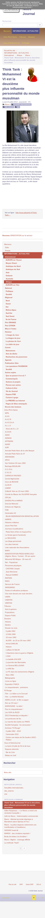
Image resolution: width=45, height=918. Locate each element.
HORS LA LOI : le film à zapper (17, 700)
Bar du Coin (10, 752)
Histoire (8, 622)
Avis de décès (11, 354)
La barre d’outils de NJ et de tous (17, 746)
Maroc (27, 55)
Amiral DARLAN (12, 644)
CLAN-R (8, 485)
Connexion (5, 898)
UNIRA (7, 597)
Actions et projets (13, 382)
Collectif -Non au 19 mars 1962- (17, 491)
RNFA (7, 581)
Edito (7, 247)
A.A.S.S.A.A (9, 422)
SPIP (21, 884)
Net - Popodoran (11, 562)
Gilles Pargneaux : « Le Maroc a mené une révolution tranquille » (20, 812)
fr (33, 898)
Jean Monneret (11, 572)
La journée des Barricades (16, 662)
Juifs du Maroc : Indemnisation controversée (21, 816)
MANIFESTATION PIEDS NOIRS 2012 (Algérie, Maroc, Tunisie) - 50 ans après (20, 555)
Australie (9, 279)
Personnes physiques (13, 565)
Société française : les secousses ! (18, 725)
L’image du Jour (12, 335)
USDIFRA (8, 600)
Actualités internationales (22, 104)
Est (7, 307)
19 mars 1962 (11, 637)
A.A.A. (7, 416)
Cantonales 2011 (12, 734)
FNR (7, 510)
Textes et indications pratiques (16, 590)
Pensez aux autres (13, 385)
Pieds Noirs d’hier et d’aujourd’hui (18, 532)
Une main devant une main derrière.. (19, 594)
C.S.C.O (8, 472)
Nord (8, 301)
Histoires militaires (12, 522)
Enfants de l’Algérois (13, 507)
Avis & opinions (11, 609)
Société (9, 294)
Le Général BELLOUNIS (15, 665)
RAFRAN (8, 578)
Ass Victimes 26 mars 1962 (15, 463)
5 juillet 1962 (10, 631)
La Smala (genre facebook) (15, 535)
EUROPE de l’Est (12, 285)
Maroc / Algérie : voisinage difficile (17, 840)
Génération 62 (10, 513)
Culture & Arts (11, 388)
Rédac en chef (10, 755)
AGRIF (7, 444)
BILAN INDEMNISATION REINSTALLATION (22, 516)
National (8, 288)
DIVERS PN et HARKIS (13, 501)
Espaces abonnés (12, 749)
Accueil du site (9, 50)
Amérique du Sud (13, 269)
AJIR (7, 447)
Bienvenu (7, 31)
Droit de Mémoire (11, 504)
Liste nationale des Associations (17, 547)
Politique (9, 291)
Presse (7, 251)
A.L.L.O (8, 426)
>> (40, 25)
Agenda (8, 360)
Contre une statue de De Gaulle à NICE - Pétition (21, 738)
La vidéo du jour (12, 344)
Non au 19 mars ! (11, 703)
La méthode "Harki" (11, 843)
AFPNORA (9, 441)
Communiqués (12, 379)
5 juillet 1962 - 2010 (13, 731)
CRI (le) (8, 497)
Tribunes (22, 37)
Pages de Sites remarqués (16, 404)
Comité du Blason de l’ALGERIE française (21, 494)
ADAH (7, 435)
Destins (8, 625)
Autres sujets (10, 372)
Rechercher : (7, 21)
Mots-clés (7, 772)
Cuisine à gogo (12, 397)
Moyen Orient (11, 263)
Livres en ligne (10, 681)
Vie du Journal (12, 391)
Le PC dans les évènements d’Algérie (20, 672)
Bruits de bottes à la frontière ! (15, 836)
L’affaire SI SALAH (13, 650)
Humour (8, 332)
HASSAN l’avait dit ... (12, 830)
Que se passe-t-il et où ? (16, 376)
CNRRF (8, 488)
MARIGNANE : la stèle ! (14, 706)
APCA (7, 460)
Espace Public (10, 615)
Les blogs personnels (13, 541)
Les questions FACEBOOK (16, 366)
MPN (7, 413)
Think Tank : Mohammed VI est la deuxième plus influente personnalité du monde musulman (22, 805)
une (18, 107)
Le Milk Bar (10, 669)
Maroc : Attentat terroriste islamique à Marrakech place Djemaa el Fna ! (18, 820)
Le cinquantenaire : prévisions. (16, 687)
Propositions (9, 612)
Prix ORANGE (10, 322)
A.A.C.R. (8, 419)
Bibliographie (10, 678)
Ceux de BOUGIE (11, 482)
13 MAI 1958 (10, 634)
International (9, 55)
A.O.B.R (8, 432)
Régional (8, 297)
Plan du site (12, 884)
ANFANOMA (9, 457)
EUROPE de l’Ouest (14, 260)
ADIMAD (8, 438)
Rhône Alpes (11, 310)
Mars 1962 (10, 675)
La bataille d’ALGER (13, 659)
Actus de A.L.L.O (12, 429)
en (42, 898)
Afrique (19, 55)
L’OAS (8, 656)
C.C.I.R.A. (9, 469)
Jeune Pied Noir (11, 526)
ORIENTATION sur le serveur (17, 235)
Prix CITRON (10, 326)
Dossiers (31, 37)
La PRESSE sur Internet (15, 401)
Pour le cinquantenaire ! (14, 709)
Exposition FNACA (12, 684)
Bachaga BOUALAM (12, 466)
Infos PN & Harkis (10, 37)
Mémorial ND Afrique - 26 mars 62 (18, 559)
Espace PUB (11, 394)
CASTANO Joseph (13, 569)
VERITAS (8, 603)
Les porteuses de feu (13, 719)
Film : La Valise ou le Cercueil (16, 694)
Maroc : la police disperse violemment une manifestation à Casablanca (20, 826)
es (38, 898)
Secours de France (12, 584)
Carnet (7, 347)
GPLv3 (38, 884)
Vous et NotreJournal (12, 43)
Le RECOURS (10, 538)
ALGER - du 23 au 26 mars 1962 (18, 640)
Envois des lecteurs (13, 407)
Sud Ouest (10, 316)
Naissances (10, 351)
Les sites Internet (11, 544)
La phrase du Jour (13, 341)
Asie (7, 272)
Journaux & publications (14, 529)
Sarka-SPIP (29, 884)
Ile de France (11, 319)
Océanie (9, 276)
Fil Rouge (25, 43)
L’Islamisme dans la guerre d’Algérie (19, 653)
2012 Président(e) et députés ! (16, 715)
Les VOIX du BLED (12, 712)
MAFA (7, 551)
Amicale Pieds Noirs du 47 (15, 454)
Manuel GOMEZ (12, 575)
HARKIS (8, 519)
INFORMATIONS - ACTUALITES (25, 31)
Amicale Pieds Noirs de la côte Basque (19, 451)
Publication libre (11, 363)
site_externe (9, 107)
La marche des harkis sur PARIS (17, 722)
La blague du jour (13, 338)
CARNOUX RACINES (13, 476)
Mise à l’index (10, 329)
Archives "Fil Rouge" (13, 728)
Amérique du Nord (13, 266)
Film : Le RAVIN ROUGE (14, 697)
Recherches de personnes (16, 357)
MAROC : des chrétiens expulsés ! (17, 833)
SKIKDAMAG (10, 587)
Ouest (8, 304)
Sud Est (9, 313)
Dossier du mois (11, 628)
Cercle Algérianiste (12, 479)
